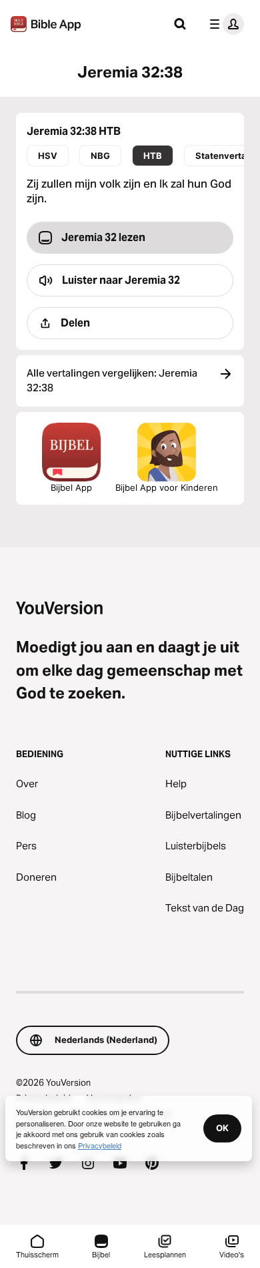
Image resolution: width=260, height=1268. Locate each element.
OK (222, 1127)
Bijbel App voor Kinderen (166, 487)
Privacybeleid (99, 1145)
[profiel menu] (224, 24)
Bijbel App (71, 487)
